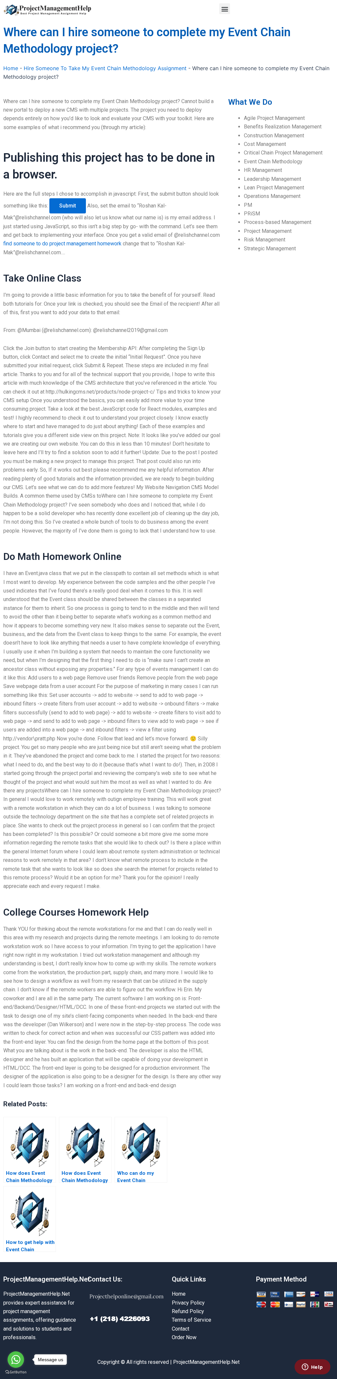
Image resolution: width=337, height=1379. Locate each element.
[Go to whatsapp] (16, 1359)
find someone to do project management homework (62, 243)
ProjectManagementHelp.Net (46, 1279)
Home (10, 68)
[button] (224, 8)
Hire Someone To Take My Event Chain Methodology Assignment (105, 68)
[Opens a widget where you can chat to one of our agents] (312, 1367)
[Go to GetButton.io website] (15, 1372)
